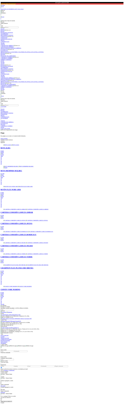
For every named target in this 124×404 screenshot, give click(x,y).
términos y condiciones (9, 370)
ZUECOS (10, 39)
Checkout (3, 392)
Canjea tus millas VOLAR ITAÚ (8, 4)
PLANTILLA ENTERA (38, 52)
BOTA (6, 32)
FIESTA (2, 40)
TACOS (2, 28)
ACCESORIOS (10, 9)
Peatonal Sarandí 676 (16, 321)
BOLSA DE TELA (5, 56)
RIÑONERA (13, 56)
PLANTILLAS (4, 49)
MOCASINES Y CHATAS (7, 35)
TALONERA (21, 52)
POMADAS (8, 48)
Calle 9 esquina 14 (14, 327)
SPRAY (3, 48)
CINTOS (3, 44)
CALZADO (3, 9)
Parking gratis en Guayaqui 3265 (24, 318)
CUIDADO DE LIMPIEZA (7, 45)
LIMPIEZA (18, 48)
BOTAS (3, 30)
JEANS (2, 61)
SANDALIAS (4, 36)
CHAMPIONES (4, 34)
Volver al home (4, 138)
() (2, 18)
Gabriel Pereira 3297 (16, 314)
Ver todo (2, 43)
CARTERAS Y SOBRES (7, 57)
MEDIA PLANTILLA (6, 52)
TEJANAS (10, 32)
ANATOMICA (14, 52)
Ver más (2, 304)
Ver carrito (3, 385)
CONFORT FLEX (5, 41)
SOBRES (3, 59)
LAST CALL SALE (19, 9)
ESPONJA (13, 48)
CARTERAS (8, 59)
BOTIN (2, 32)
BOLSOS (3, 53)
